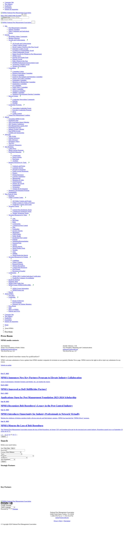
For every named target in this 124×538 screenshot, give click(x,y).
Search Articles (17, 157)
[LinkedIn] (2, 504)
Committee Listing (18, 71)
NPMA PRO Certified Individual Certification (26, 276)
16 (13, 434)
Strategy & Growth (18, 183)
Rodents (14, 239)
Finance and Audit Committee (21, 78)
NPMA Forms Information (20, 288)
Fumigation (15, 229)
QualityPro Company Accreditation (23, 278)
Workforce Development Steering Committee (26, 94)
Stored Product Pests (18, 248)
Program (3, 456)
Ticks (14, 252)
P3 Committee (16, 85)
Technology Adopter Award (20, 64)
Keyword (4, 450)
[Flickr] (11, 504)
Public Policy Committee (20, 87)
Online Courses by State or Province (23, 203)
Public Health (16, 236)
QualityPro (8, 6)
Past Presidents (17, 302)
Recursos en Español (18, 271)
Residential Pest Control (19, 238)
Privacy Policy (58, 521)
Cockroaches (16, 224)
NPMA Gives (16, 56)
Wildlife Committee (18, 92)
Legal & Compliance (18, 176)
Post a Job (4, 15)
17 (15, 434)
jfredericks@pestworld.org (9, 349)
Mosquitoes (15, 232)
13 (7, 434)
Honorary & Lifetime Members (21, 304)
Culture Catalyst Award (19, 45)
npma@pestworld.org (62, 517)
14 (9, 434)
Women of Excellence (19, 66)
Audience (4, 457)
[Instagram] (9, 504)
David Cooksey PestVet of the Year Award (25, 47)
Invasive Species (17, 231)
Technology (16, 187)
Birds (14, 222)
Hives (14, 112)
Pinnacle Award (17, 59)
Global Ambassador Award (20, 52)
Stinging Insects (17, 246)
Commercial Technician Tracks (21, 211)
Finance (14, 173)
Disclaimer (67, 521)
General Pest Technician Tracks (22, 210)
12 (5, 434)
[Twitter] (4, 504)
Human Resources (18, 175)
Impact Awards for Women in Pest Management (27, 54)
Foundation (8, 7)
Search (4, 436)
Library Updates (17, 262)
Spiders (14, 245)
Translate (15, 509)
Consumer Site (9, 2)
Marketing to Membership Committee (23, 82)
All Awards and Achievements (21, 43)
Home (6, 325)
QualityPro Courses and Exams (22, 204)
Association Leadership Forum (21, 108)
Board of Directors (18, 301)
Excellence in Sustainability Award (23, 50)
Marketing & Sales (18, 180)
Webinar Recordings (18, 266)
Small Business (17, 182)
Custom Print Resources (19, 267)
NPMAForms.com (18, 290)
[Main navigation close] (33, 22)
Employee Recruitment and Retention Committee (27, 77)
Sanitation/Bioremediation (20, 241)
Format (3, 452)
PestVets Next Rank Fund (20, 57)
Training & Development (20, 189)
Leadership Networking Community (23, 99)
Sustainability (16, 185)
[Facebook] (7, 504)
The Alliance (8, 4)
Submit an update (6, 365)
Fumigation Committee (19, 80)
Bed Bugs (15, 220)
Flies (13, 227)
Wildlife (14, 253)
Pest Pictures (16, 269)
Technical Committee (18, 91)
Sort (2, 448)
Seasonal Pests (16, 243)
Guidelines (15, 260)
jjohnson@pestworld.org (70, 349)
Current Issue (16, 155)
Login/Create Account (14, 15)
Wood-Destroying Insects (20, 255)
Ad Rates (15, 161)
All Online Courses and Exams (21, 201)
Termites (15, 250)
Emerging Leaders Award (20, 49)
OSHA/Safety (16, 234)
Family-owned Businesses (20, 171)
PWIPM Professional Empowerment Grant (25, 63)
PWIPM (14, 103)
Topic (2, 454)
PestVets (15, 101)
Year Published (5, 459)
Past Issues (15, 159)
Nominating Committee (19, 84)
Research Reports (17, 264)
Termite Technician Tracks (20, 213)
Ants (13, 218)
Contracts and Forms (18, 166)
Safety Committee (17, 89)
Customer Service (17, 168)
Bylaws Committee (18, 75)
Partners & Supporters (11, 9)
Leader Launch (17, 113)
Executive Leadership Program (21, 110)
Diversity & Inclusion (19, 169)
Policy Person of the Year (20, 61)
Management (16, 178)
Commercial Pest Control (20, 225)
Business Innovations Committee (22, 73)
